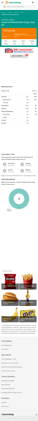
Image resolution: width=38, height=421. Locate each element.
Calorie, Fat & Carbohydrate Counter (11, 367)
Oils (22, 12)
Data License (5, 406)
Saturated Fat (7, 99)
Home (3, 12)
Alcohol (3, 123)
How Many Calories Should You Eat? (11, 392)
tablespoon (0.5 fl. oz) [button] (21, 34)
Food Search (5, 349)
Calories (3, 91)
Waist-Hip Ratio (5, 384)
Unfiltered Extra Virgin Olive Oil (10, 14)
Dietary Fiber (6, 114)
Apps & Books (6, 355)
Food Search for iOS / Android (9, 363)
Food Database (6, 341)
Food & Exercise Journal (8, 371)
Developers (5, 398)
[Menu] (2, 2)
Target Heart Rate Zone (8, 388)
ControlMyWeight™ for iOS (8, 359)
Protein (3, 120)
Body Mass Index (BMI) (7, 380)
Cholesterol (4, 105)
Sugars (5, 117)
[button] (34, 2)
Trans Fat (5, 102)
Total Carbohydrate (7, 111)
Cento (16, 12)
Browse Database (6, 345)
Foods (9, 12)
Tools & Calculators (8, 376)
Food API (3, 402)
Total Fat (3, 96)
